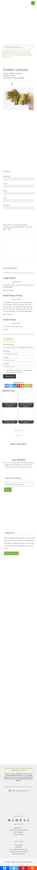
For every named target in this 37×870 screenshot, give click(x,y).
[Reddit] (22, 386)
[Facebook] (6, 386)
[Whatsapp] (26, 386)
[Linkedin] (14, 386)
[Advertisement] (18, 23)
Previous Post (18, 430)
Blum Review (16, 55)
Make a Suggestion (11, 553)
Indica (4, 53)
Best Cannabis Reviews (20, 53)
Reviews (9, 53)
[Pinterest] (18, 386)
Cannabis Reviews (26, 55)
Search (8, 489)
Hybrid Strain (26, 51)
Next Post (18, 435)
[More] (30, 386)
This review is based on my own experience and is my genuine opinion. (19, 371)
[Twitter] (10, 386)
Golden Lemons (6, 57)
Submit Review (9, 376)
